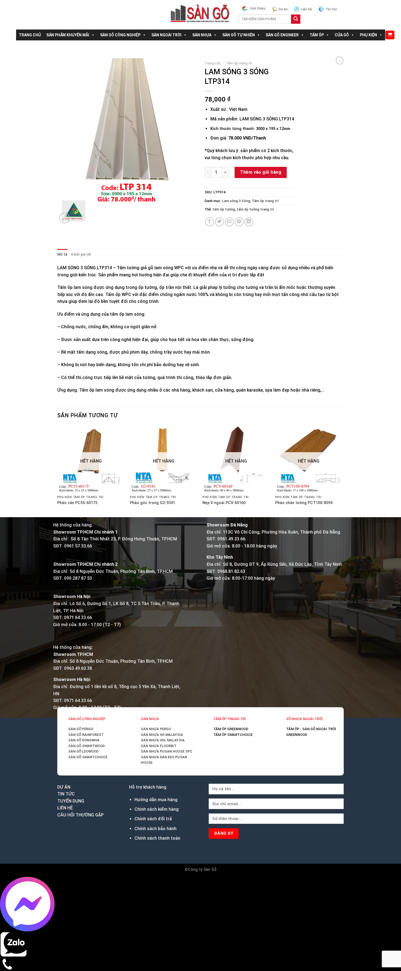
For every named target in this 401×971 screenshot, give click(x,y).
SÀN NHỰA (201, 35)
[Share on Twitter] (219, 221)
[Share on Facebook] (209, 221)
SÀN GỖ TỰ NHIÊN (238, 35)
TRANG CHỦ (30, 35)
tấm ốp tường (224, 209)
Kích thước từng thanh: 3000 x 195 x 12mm (250, 128)
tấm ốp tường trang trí (255, 209)
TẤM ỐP (317, 35)
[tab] (62, 256)
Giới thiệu (257, 8)
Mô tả (62, 256)
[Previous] (60, 742)
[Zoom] (64, 233)
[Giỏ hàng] (389, 35)
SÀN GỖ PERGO (80, 964)
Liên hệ (306, 9)
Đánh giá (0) (81, 256)
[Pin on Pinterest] (239, 221)
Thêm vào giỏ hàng (260, 172)
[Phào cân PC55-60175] (200, 568)
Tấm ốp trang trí (239, 63)
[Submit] (295, 19)
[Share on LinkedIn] (248, 221)
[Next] (77, 230)
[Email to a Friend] (229, 221)
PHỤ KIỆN (368, 35)
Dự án (283, 9)
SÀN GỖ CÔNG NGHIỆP (120, 35)
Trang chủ (213, 63)
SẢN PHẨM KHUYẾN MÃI (67, 35)
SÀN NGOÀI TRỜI (166, 35)
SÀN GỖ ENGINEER (282, 35)
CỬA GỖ (342, 35)
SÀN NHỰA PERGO (156, 964)
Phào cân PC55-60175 (79, 719)
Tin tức (331, 9)
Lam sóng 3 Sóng (236, 201)
